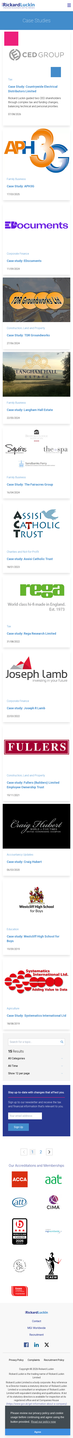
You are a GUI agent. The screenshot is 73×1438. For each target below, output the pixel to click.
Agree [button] (37, 1432)
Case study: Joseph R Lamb (26, 708)
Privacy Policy (16, 1360)
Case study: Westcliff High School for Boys (33, 939)
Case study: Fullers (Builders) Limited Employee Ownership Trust (33, 785)
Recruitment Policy (54, 1360)
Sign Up (18, 1127)
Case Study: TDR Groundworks (28, 335)
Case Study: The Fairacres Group (30, 484)
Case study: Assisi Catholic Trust (30, 559)
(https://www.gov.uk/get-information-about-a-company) (36, 1403)
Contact (36, 1321)
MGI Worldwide (36, 1328)
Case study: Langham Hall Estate (30, 410)
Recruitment (36, 1334)
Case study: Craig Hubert (24, 862)
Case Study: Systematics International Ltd (36, 1015)
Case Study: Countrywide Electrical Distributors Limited (33, 89)
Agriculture (13, 1008)
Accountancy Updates (20, 854)
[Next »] (49, 1152)
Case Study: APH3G (20, 186)
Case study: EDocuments (24, 261)
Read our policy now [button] (43, 1421)
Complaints (34, 1360)
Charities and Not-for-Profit (23, 551)
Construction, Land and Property (26, 328)
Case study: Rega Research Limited (31, 633)
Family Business (16, 179)
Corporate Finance (18, 253)
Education (13, 929)
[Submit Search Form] (62, 1042)
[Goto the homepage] (18, 5)
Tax (10, 79)
